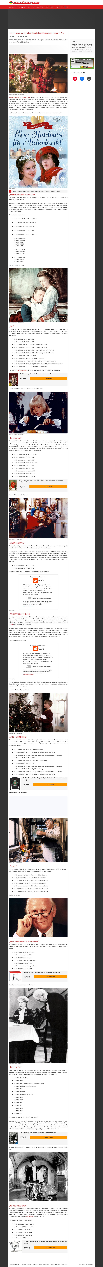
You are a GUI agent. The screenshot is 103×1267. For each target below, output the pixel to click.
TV (67, 7)
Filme (46, 7)
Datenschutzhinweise (26, 1264)
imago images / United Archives (18, 322)
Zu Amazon (49, 378)
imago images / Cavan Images (18, 94)
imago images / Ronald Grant (17, 1063)
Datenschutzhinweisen (28, 606)
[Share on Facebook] (82, 79)
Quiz (52, 7)
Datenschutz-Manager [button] (55, 1264)
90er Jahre (31, 7)
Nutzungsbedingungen (15, 1264)
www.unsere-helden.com (87, 1264)
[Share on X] (89, 79)
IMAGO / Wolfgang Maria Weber (18, 937)
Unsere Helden (13, 7)
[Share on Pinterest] (75, 79)
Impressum (64, 1264)
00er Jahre (40, 7)
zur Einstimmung (22, 370)
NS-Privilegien (29, 1216)
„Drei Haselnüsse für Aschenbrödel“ (19, 97)
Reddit (13, 610)
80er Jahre (22, 7)
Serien (62, 7)
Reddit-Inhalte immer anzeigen (41, 598)
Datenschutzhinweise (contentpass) (41, 1264)
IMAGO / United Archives (17, 539)
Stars (56, 7)
